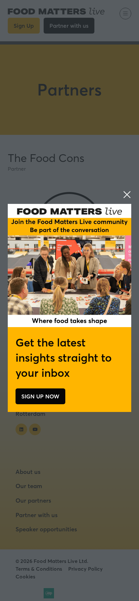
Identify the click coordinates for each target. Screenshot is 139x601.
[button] (127, 194)
